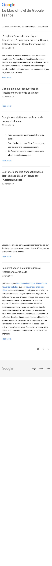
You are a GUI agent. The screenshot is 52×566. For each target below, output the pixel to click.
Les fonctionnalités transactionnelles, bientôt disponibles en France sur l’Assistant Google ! (22, 175)
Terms (48, 369)
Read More (6, 77)
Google (34, 369)
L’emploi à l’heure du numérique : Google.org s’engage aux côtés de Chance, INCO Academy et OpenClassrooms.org (25, 40)
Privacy (41, 369)
